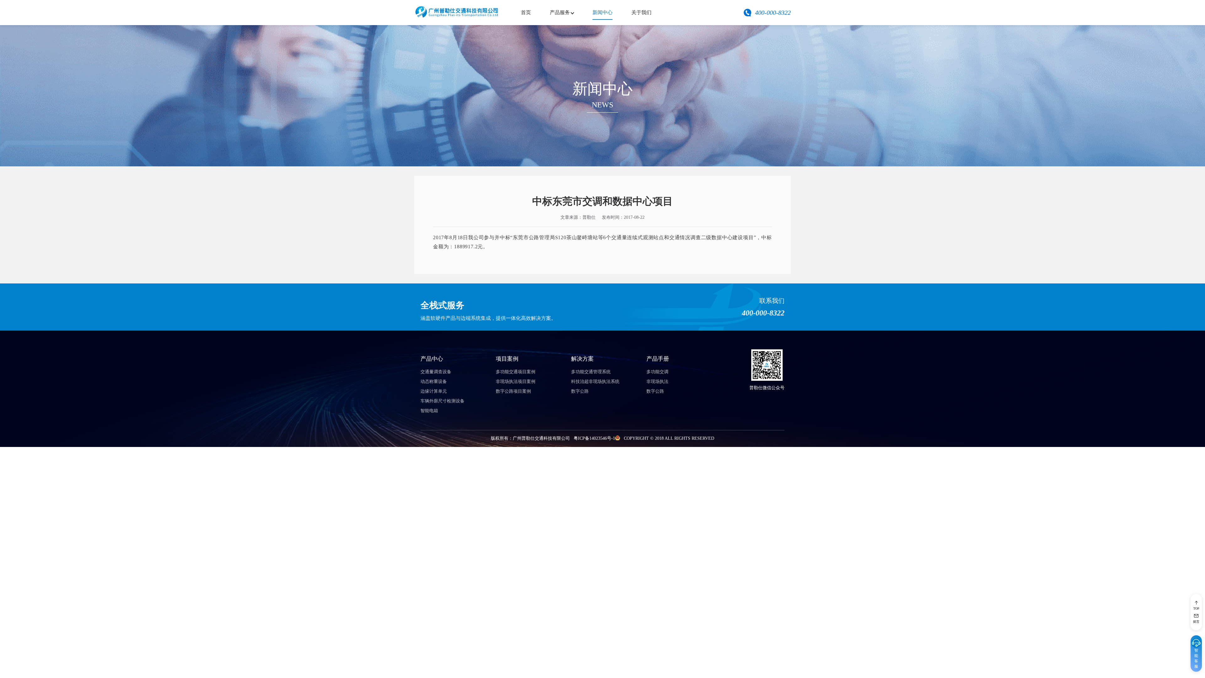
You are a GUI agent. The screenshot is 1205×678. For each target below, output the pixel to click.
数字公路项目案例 (513, 391)
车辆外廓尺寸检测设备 (442, 401)
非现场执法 (657, 381)
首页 (526, 12)
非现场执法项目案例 (515, 381)
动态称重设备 (433, 381)
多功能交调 (657, 371)
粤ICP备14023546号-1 (594, 438)
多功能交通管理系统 (591, 371)
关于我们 (641, 12)
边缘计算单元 (433, 391)
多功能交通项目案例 (515, 371)
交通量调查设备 (435, 371)
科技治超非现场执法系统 (595, 381)
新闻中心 (602, 12)
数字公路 (580, 391)
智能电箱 (429, 410)
